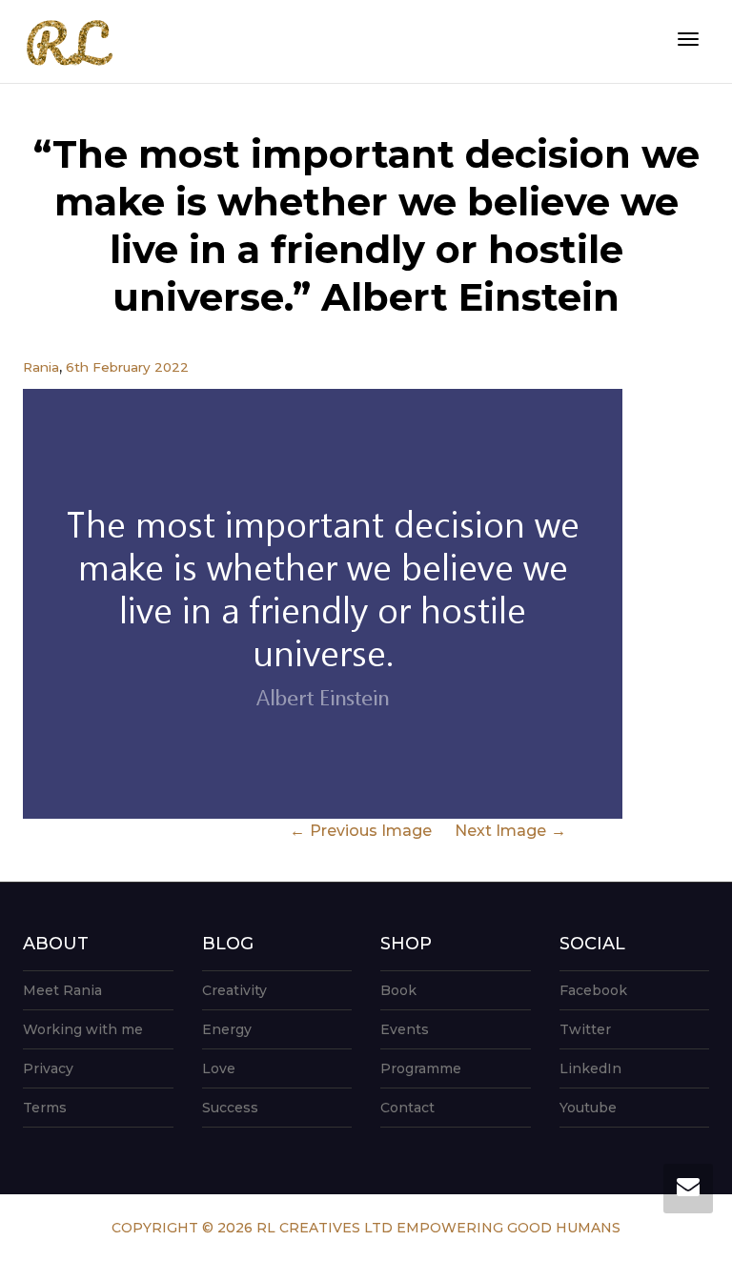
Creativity (234, 990)
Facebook (593, 990)
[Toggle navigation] (688, 39)
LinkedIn (590, 1068)
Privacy (48, 1068)
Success (230, 1107)
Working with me (83, 1029)
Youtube (588, 1107)
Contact (407, 1107)
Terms (45, 1107)
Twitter (585, 1029)
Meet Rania (62, 990)
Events (404, 1029)
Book (398, 990)
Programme (420, 1068)
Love (218, 1068)
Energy (227, 1029)
